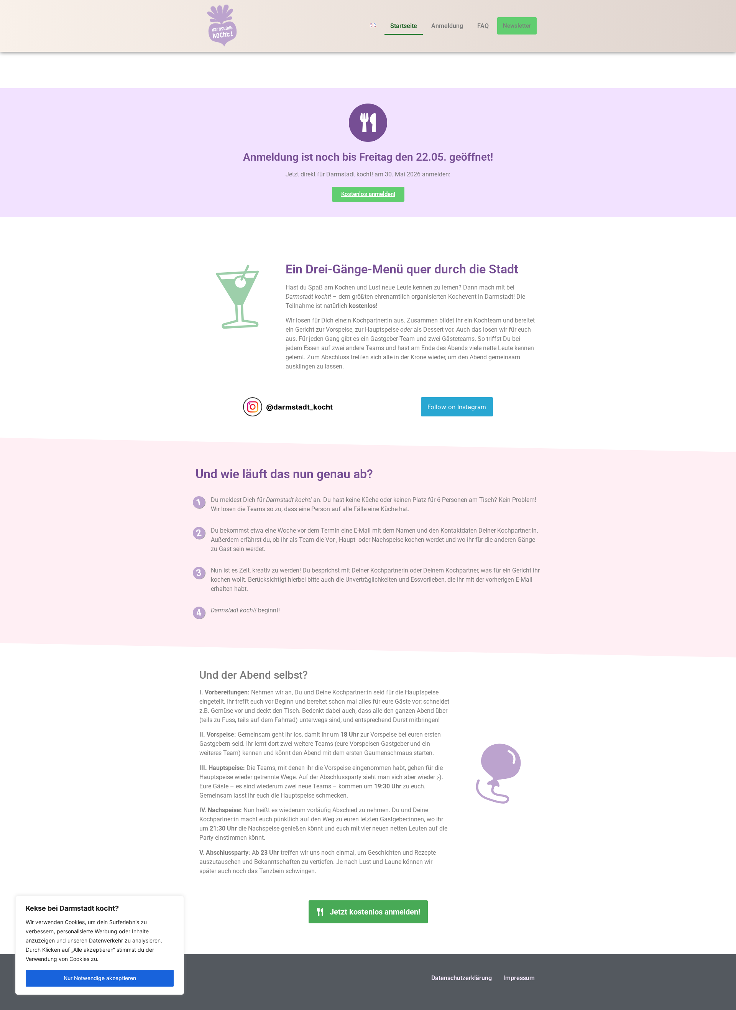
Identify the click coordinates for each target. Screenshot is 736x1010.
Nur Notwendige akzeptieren (100, 978)
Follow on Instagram (456, 407)
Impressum (519, 978)
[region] (99, 945)
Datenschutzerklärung (461, 978)
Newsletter (517, 25)
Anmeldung (447, 26)
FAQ (483, 26)
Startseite (403, 26)
